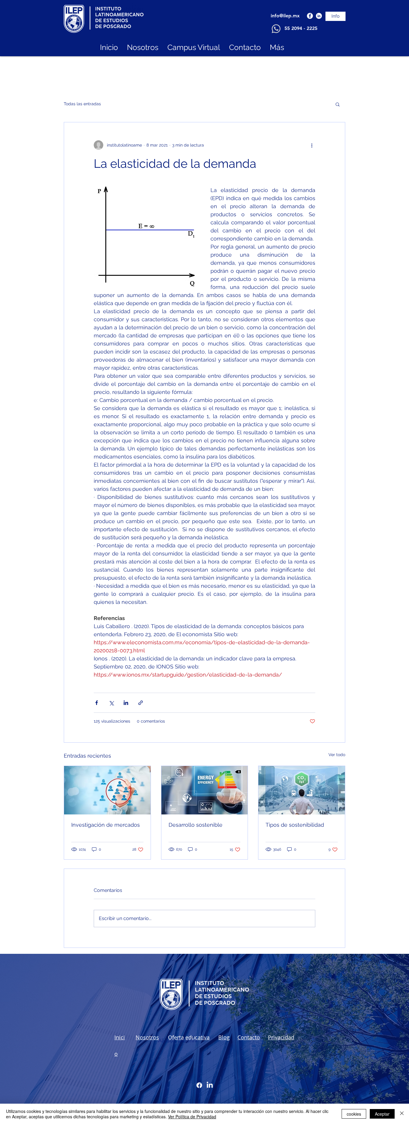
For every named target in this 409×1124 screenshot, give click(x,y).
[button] (337, 104)
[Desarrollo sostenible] (204, 790)
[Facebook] (310, 16)
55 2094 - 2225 (300, 28)
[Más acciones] (311, 145)
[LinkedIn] (319, 16)
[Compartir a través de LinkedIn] (126, 703)
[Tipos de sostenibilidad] (301, 790)
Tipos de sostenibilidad (295, 825)
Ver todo (336, 754)
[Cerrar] (401, 1113)
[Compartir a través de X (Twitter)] (111, 703)
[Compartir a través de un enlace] (140, 703)
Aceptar (382, 1114)
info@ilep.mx (285, 16)
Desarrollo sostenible (195, 825)
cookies (354, 1114)
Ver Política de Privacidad (192, 1117)
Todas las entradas (82, 103)
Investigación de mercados (105, 825)
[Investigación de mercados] (107, 790)
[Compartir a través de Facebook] (96, 703)
